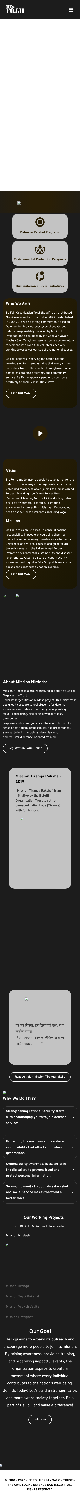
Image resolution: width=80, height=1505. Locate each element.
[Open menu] (71, 9)
